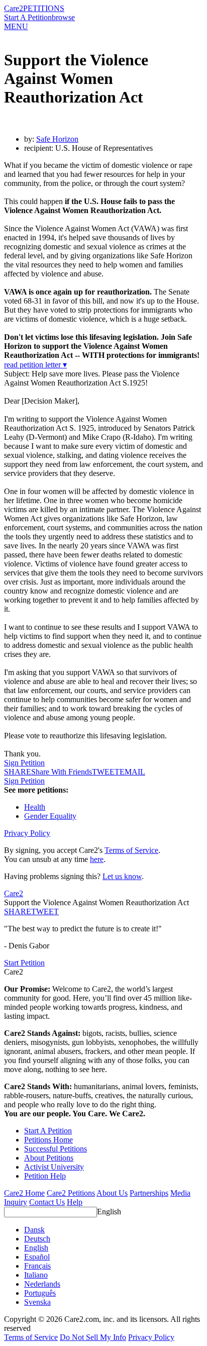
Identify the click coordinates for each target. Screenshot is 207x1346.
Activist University (54, 1167)
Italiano (36, 1275)
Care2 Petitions (71, 1193)
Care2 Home (24, 1193)
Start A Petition (28, 17)
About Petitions (48, 1157)
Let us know (122, 876)
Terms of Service (131, 850)
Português (40, 1293)
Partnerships (149, 1193)
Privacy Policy (27, 833)
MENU (16, 26)
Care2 (13, 8)
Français (37, 1266)
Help (74, 1202)
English (109, 1211)
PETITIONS (43, 8)
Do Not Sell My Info (93, 1337)
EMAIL (132, 771)
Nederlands (42, 1284)
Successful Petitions (55, 1148)
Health (34, 807)
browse (63, 17)
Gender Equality (50, 816)
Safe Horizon (57, 139)
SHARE (17, 911)
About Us (112, 1193)
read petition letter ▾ (35, 364)
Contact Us (47, 1202)
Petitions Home (48, 1139)
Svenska (37, 1302)
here (97, 859)
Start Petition (24, 962)
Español (37, 1257)
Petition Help (45, 1176)
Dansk (34, 1229)
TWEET (106, 771)
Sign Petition (24, 762)
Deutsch (37, 1238)
